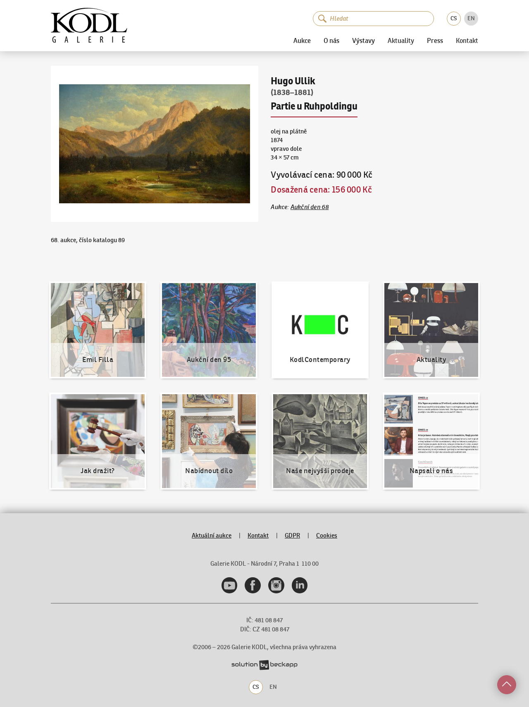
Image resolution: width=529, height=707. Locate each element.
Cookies (326, 535)
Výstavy (363, 40)
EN (471, 18)
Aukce (302, 40)
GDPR (292, 535)
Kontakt (467, 41)
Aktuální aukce (211, 535)
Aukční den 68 (310, 207)
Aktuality (401, 41)
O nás (331, 40)
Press (435, 40)
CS (453, 18)
